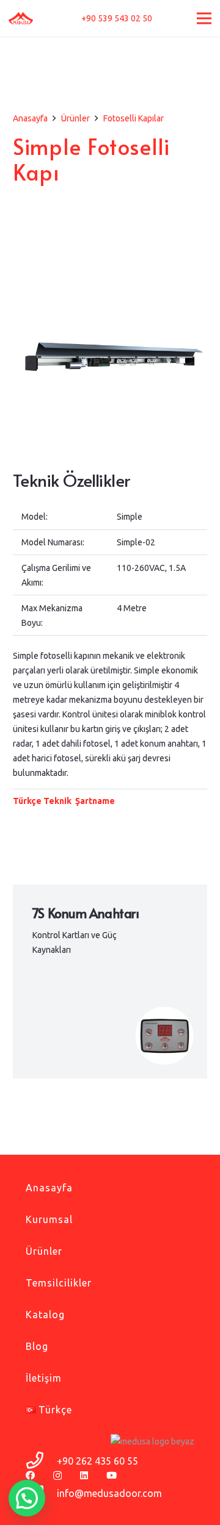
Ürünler (44, 1251)
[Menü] (204, 18)
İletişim (44, 1377)
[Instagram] (57, 1476)
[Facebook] (30, 1475)
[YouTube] (111, 1475)
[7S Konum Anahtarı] (110, 981)
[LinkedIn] (84, 1475)
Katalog (45, 1314)
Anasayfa (49, 1187)
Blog (37, 1346)
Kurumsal (49, 1219)
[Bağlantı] (21, 18)
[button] (27, 1498)
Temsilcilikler (59, 1282)
